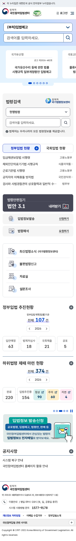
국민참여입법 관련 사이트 (15, 522)
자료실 (24, 276)
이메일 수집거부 (34, 515)
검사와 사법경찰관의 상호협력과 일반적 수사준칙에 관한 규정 (30, 184)
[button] (71, 307)
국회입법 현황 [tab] (55, 148)
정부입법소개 (54, 515)
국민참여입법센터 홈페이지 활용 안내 (25, 466)
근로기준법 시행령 (14, 170)
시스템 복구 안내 (13, 460)
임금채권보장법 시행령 (16, 157)
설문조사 (25, 289)
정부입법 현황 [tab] (20, 148)
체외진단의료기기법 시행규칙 (20, 164)
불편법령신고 (28, 264)
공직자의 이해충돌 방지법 (18, 177)
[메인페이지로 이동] (16, 11)
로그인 (64, 13)
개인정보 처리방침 (11, 515)
